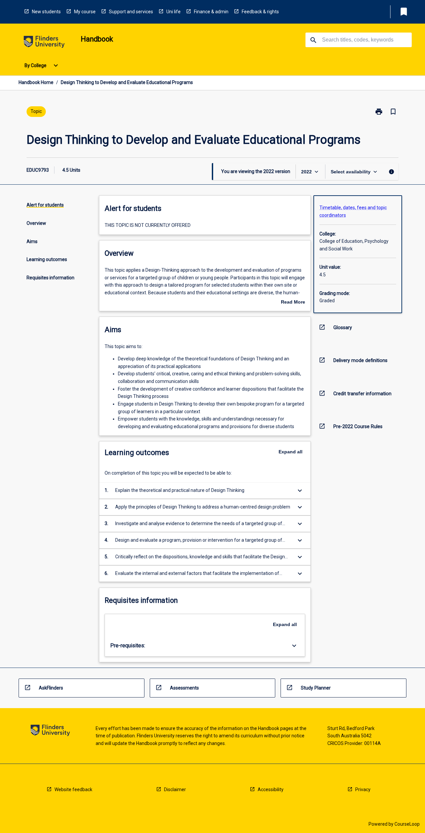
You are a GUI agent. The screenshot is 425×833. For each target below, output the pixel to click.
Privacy (363, 789)
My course (85, 11)
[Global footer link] (50, 731)
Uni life (173, 11)
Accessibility (271, 789)
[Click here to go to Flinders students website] (44, 43)
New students (46, 11)
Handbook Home (36, 82)
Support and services (131, 11)
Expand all (290, 451)
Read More (293, 302)
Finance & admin (211, 11)
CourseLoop (407, 824)
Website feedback (73, 789)
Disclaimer (175, 789)
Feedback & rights (260, 11)
